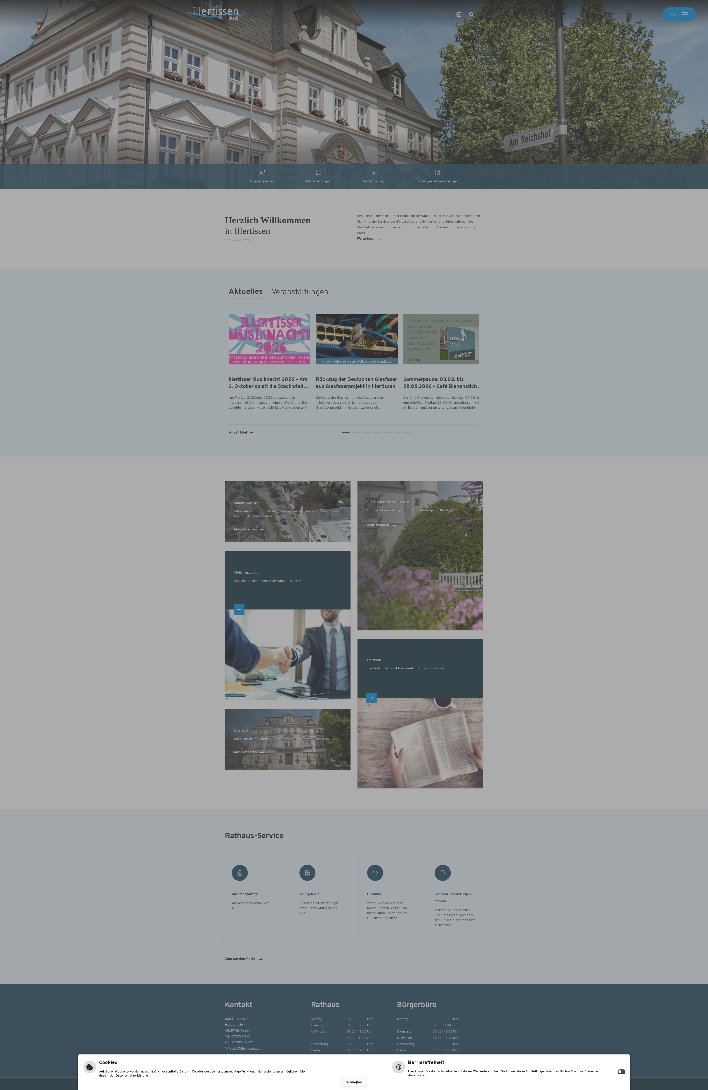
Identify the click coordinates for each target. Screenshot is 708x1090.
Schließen (354, 1082)
